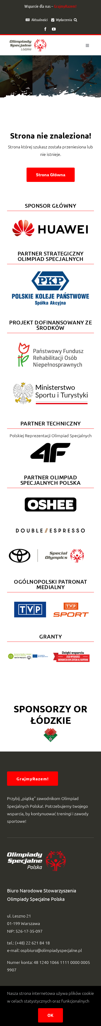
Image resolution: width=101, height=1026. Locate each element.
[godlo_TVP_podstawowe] (30, 603)
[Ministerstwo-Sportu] (50, 384)
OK (50, 1015)
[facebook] (45, 29)
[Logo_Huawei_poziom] (50, 217)
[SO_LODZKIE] (28, 38)
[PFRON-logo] (50, 344)
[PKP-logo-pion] (50, 271)
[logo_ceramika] (50, 730)
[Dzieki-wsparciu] (71, 653)
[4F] (50, 442)
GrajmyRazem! (65, 6)
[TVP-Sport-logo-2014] (71, 604)
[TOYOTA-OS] (46, 550)
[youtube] (54, 29)
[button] (75, 19)
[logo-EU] (28, 655)
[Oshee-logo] (50, 499)
